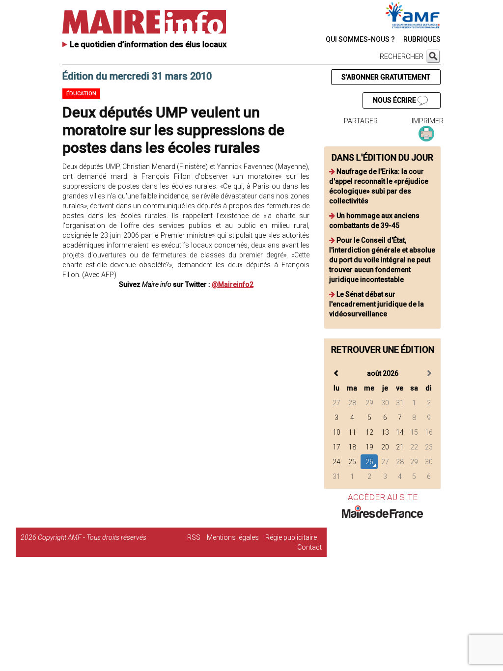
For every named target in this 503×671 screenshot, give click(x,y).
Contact (309, 547)
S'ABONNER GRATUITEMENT (385, 77)
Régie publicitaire (291, 537)
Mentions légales (233, 537)
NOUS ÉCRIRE (395, 100)
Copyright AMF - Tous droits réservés (92, 537)
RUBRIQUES (422, 39)
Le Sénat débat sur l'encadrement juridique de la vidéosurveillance (376, 304)
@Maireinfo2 (232, 284)
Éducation (81, 93)
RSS (193, 537)
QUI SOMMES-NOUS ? (360, 39)
